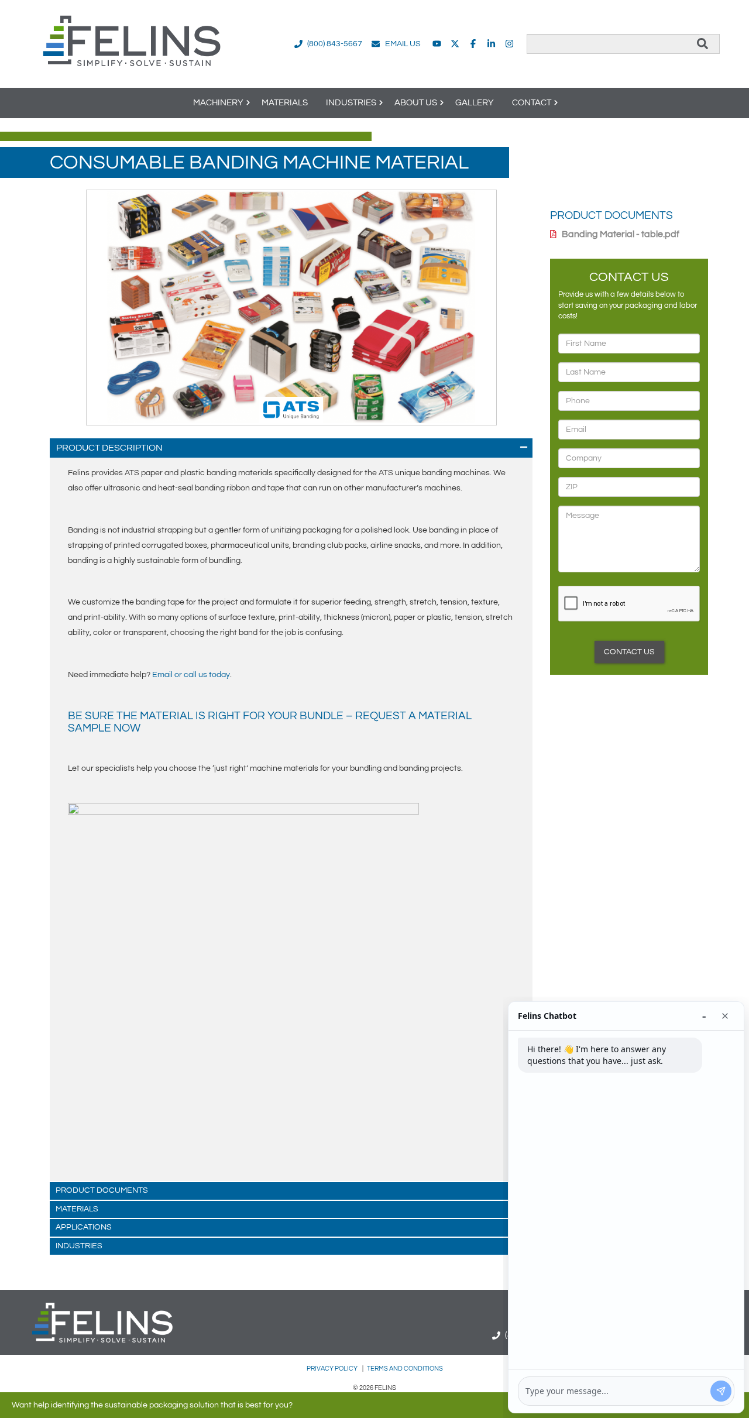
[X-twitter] (455, 43)
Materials (285, 102)
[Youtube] (436, 43)
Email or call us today (191, 675)
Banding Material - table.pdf (620, 234)
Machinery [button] (218, 102)
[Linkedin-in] (491, 43)
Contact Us (629, 652)
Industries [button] (351, 102)
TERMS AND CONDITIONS (405, 1368)
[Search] (702, 44)
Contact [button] (531, 102)
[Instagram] (509, 43)
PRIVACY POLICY (333, 1368)
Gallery (474, 102)
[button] (291, 448)
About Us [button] (415, 102)
